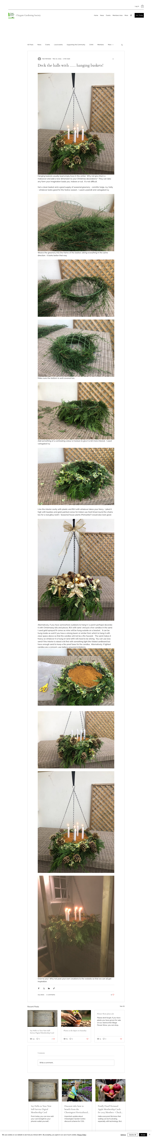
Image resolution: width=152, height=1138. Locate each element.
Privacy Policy (81, 1135)
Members (100, 44)
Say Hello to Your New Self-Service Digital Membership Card (42, 1031)
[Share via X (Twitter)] (44, 988)
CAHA (91, 44)
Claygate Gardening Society (28, 15)
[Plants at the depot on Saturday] (76, 1018)
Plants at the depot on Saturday (75, 1030)
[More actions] (113, 59)
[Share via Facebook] (39, 988)
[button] (142, 6)
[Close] (149, 1134)
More (109, 44)
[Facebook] (131, 15)
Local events (58, 44)
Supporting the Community (76, 44)
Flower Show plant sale (105, 1014)
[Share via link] (54, 988)
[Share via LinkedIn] (49, 988)
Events (47, 44)
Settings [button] (123, 1135)
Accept (143, 1135)
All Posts (30, 44)
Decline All (132, 1135)
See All (122, 1006)
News (39, 44)
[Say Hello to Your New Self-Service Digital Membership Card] (42, 1018)
